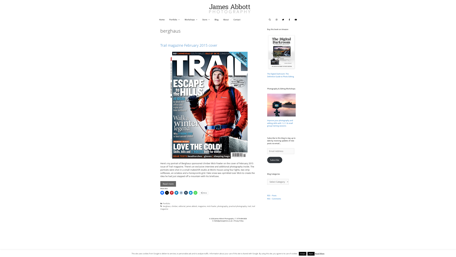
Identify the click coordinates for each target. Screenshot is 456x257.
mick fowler (211, 206)
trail (249, 206)
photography (222, 206)
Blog (216, 19)
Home (162, 19)
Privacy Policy (239, 221)
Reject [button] (311, 254)
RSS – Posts (271, 195)
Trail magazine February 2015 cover (188, 45)
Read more (168, 183)
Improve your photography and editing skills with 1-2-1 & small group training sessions (280, 123)
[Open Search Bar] (269, 19)
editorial (182, 206)
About (226, 19)
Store (204, 19)
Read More (319, 253)
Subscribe (274, 160)
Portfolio (173, 19)
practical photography (238, 206)
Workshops (190, 19)
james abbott (191, 206)
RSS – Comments (274, 199)
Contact (236, 19)
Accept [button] (302, 254)
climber (174, 206)
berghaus (167, 206)
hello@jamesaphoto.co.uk (223, 221)
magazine (202, 206)
